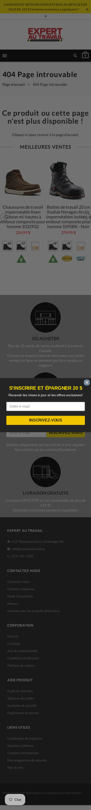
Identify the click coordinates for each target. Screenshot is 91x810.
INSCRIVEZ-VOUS (45, 420)
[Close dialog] (86, 382)
